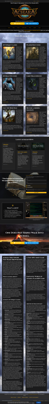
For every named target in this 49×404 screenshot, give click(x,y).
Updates (5, 144)
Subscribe (36, 192)
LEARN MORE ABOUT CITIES (32, 68)
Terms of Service (25, 397)
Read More (5, 164)
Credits (34, 27)
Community (24, 27)
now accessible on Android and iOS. (32, 30)
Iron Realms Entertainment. (16, 400)
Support (19, 397)
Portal (18, 27)
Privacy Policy (13, 397)
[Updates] (38, 146)
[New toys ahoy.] (23, 146)
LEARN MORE (29, 98)
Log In (39, 27)
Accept (39, 402)
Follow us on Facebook (33, 397)
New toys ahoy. (22, 152)
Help (30, 27)
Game (9, 27)
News (14, 27)
